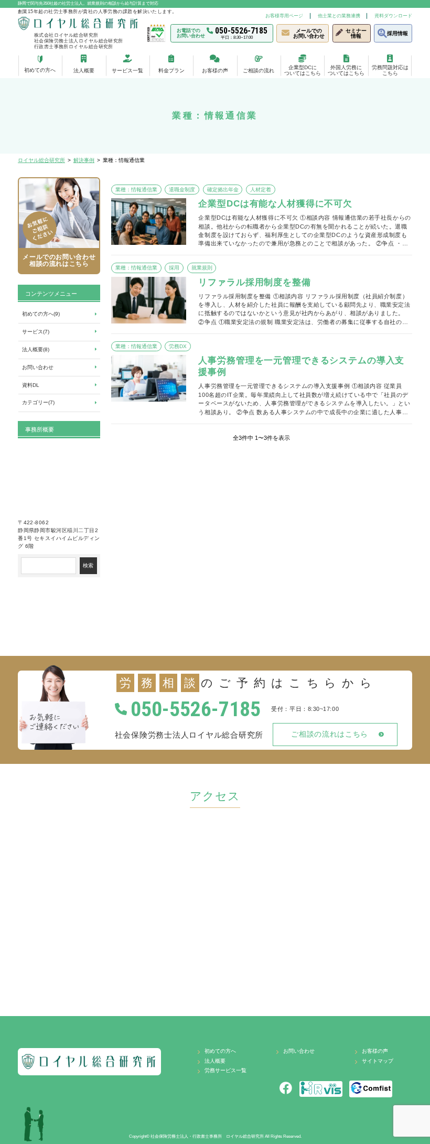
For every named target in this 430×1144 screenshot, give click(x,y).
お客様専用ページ (284, 15)
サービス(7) (35, 331)
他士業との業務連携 (339, 15)
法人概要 (215, 1061)
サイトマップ (377, 1061)
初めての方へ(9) (41, 314)
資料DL (30, 385)
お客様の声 (375, 1051)
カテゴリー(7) (38, 402)
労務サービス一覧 (225, 1070)
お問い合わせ (37, 367)
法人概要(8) (35, 349)
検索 (88, 565)
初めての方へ (220, 1051)
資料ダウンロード (393, 15)
